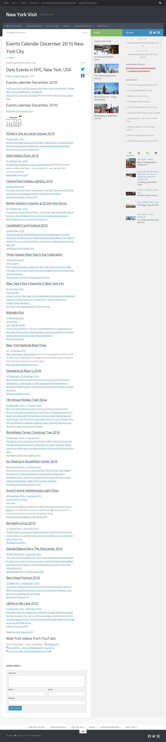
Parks (151, 202)
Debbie (11, 58)
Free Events (141, 159)
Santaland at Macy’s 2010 (18, 393)
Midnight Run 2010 (15, 339)
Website (12, 698)
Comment (13, 673)
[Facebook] (150, 32)
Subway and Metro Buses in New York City (144, 113)
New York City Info (13, 26)
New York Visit (21, 15)
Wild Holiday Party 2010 (17, 175)
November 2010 (13, 111)
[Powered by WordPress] (15, 735)
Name (11, 690)
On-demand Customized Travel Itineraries (59, 3)
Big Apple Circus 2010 (16, 542)
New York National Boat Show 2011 (22, 364)
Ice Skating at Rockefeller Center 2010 (23, 484)
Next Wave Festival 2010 (17, 597)
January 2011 (27, 111)
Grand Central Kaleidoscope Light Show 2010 (26, 517)
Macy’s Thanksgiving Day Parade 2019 (142, 85)
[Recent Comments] (147, 153)
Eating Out (141, 190)
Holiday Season (143, 172)
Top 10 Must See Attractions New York (142, 107)
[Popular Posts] (138, 153)
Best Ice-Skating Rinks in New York (141, 135)
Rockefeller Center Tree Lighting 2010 (23, 455)
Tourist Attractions (33, 26)
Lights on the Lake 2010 (17, 626)
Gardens (145, 202)
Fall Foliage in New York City (138, 102)
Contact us (34, 3)
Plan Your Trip (52, 26)
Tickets (23, 3)
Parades (150, 159)
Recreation (141, 177)
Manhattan (141, 174)
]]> (47, 651)
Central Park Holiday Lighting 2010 (22, 197)
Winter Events (142, 179)
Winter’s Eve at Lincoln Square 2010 (22, 149)
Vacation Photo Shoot (88, 3)
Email (50, 690)
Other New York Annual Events (52, 88)
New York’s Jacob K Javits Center (20, 354)
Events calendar (21, 76)
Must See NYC (151, 174)
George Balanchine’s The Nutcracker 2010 (25, 571)
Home (9, 76)
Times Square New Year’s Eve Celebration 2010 (27, 277)
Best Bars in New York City (138, 96)
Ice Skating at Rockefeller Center (140, 90)
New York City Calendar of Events (21, 95)
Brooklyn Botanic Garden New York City (142, 141)
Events (66, 26)
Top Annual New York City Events (21, 88)
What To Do (102, 26)
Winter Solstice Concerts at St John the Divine (27, 219)
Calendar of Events (16, 33)
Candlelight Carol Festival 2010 (20, 248)
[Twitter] (154, 32)
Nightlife (149, 190)
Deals (6, 3)
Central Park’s (45, 164)
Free (14, 3)
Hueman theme (35, 735)
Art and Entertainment (83, 26)
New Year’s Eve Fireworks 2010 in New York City (28, 306)
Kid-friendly (154, 172)
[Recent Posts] (130, 153)
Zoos (157, 202)
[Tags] (155, 153)
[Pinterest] (158, 32)
